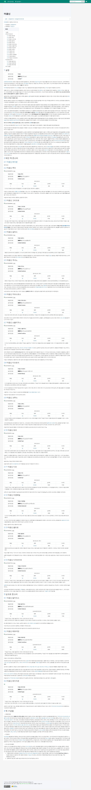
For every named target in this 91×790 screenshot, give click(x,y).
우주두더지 (24, 662)
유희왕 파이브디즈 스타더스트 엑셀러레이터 (29, 753)
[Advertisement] (80, 25)
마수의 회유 (28, 746)
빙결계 (5, 120)
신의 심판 (9, 662)
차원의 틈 (38, 662)
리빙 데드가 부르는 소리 (45, 666)
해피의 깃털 (20, 725)
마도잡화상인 (54, 137)
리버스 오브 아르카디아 (9, 673)
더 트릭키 (35, 142)
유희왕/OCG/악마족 (19, 19)
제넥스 (13, 112)
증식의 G (47, 150)
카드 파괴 (8, 153)
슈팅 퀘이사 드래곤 (35, 144)
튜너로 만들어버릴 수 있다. (34, 392)
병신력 (27, 675)
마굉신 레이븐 (12, 162)
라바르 (19, 146)
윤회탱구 (12, 728)
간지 (24, 675)
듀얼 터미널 (37, 81)
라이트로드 (28, 137)
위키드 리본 (29, 666)
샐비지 (27, 660)
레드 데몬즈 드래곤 (32, 623)
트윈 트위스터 (16, 723)
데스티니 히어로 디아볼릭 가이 (27, 347)
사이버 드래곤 (27, 142)
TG (53, 135)
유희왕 (5, 22)
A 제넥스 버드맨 (45, 721)
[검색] (84, 1)
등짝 (13, 122)
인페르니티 (59, 90)
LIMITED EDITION (8, 81)
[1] (21, 78)
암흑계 (40, 90)
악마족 (5, 87)
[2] (23, 133)
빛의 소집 (48, 738)
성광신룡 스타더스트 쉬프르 (47, 718)
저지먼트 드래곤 (21, 740)
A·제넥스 (37, 112)
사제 (20, 662)
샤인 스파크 (62, 318)
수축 (21, 589)
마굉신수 (13, 26)
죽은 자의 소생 (35, 666)
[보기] (82, 1)
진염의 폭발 (49, 146)
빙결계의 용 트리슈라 (14, 120)
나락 (5, 662)
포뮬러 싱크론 (18, 191)
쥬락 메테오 (18, 114)
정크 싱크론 (42, 730)
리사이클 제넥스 (15, 464)
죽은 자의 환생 (31, 229)
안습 (50, 255)
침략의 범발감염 (38, 671)
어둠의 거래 (47, 591)
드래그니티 (11, 116)
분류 (6, 19)
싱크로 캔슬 (48, 723)
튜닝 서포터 (13, 731)
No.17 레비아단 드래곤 (13, 678)
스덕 (31, 122)
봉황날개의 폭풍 (7, 135)
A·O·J (47, 87)
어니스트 (17, 87)
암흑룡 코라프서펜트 (38, 135)
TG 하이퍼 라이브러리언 (59, 140)
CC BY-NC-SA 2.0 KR (25, 783)
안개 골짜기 (26, 83)
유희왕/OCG (11, 19)
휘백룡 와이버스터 (48, 135)
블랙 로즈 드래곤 (51, 423)
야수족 (14, 106)
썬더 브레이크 (65, 133)
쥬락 (11, 114)
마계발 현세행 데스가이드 (41, 287)
